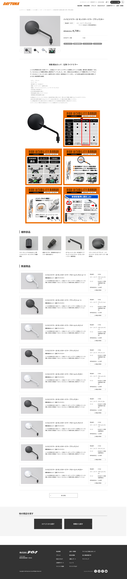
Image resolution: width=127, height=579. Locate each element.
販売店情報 (101, 2)
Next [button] (59, 50)
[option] (40, 31)
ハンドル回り (35, 9)
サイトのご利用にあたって (89, 551)
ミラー (41, 9)
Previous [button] (21, 50)
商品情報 (28, 9)
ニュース (71, 562)
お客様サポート (60, 562)
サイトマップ (85, 559)
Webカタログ (59, 559)
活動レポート (72, 559)
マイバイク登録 (60, 566)
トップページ (22, 9)
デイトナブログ (73, 566)
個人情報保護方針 (86, 555)
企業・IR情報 (72, 551)
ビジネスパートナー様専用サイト (89, 2)
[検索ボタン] (122, 2)
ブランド (58, 555)
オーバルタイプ (48, 9)
